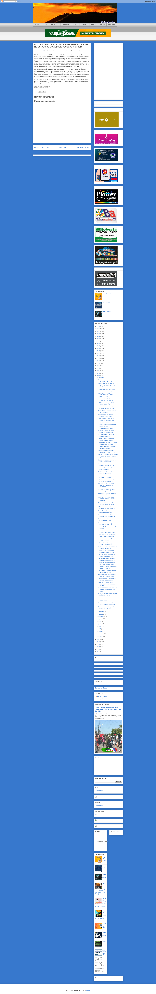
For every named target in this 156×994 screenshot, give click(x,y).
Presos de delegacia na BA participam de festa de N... (106, 451)
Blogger (88, 990)
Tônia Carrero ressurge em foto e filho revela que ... (107, 411)
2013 (98, 358)
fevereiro (101, 633)
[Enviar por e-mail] (39, 92)
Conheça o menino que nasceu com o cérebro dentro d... (107, 519)
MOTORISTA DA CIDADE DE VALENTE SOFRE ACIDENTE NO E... (107, 385)
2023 (98, 333)
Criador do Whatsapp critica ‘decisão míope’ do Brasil (106, 503)
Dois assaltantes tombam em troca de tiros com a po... (106, 390)
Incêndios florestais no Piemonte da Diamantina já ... (107, 468)
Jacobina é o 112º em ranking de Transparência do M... (107, 547)
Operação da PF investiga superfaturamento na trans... (107, 531)
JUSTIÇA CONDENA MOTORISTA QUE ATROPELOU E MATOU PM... (108, 456)
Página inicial (62, 147)
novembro (101, 611)
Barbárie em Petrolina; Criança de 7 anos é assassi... (108, 539)
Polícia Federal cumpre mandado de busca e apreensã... (107, 511)
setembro (101, 616)
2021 (98, 338)
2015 (98, 353)
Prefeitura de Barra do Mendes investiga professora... (107, 472)
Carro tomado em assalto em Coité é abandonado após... (106, 535)
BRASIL (45, 25)
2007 (98, 370)
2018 (98, 346)
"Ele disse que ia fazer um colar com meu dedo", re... (107, 571)
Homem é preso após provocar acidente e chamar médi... (107, 575)
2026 (98, 326)
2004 (98, 639)
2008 (98, 368)
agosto (100, 619)
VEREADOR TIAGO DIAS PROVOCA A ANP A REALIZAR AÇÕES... (107, 584)
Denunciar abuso (101, 688)
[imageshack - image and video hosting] (96, 797)
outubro (100, 614)
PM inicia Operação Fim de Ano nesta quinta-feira (107, 447)
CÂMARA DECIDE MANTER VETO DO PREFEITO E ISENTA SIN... (106, 485)
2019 (98, 343)
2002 (98, 644)
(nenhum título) (106, 311)
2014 (98, 356)
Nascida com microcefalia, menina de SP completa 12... (107, 515)
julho (100, 621)
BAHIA (37, 25)
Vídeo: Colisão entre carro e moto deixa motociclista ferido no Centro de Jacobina (108, 709)
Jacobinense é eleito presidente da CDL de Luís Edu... (107, 607)
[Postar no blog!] (40, 92)
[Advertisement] (108, 71)
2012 (98, 360)
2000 (98, 649)
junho (100, 624)
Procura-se (104, 942)
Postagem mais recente (41, 147)
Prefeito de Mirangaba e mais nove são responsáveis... (106, 563)
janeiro (100, 636)
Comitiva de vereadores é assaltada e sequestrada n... (107, 603)
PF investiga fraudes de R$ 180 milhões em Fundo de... (107, 494)
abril (99, 629)
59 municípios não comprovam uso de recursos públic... (107, 543)
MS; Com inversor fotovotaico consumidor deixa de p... (106, 480)
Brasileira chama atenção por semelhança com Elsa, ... (106, 490)
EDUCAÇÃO (54, 25)
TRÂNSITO (111, 25)
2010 (98, 365)
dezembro (101, 377)
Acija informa (106, 302)
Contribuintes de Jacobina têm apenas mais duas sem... (107, 579)
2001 (98, 646)
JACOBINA (65, 25)
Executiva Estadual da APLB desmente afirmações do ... (106, 551)
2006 (98, 373)
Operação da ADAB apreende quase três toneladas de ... (106, 559)
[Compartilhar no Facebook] (44, 92)
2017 (98, 348)
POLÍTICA (84, 25)
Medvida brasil (106, 294)
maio (100, 626)
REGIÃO (93, 25)
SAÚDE (102, 25)
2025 (98, 328)
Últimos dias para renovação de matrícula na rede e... (107, 460)
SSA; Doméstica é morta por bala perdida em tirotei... (107, 435)
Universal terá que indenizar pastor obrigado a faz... (106, 439)
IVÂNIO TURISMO (104, 926)
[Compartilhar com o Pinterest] (45, 92)
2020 (98, 341)
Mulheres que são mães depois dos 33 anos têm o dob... (107, 431)
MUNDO (75, 25)
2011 (98, 363)
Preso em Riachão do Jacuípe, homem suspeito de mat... (107, 399)
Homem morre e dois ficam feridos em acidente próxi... (106, 419)
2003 (98, 642)
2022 (98, 336)
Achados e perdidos (104, 952)
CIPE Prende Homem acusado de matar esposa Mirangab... (107, 443)
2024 (98, 331)
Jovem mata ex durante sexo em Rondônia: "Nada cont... (107, 380)
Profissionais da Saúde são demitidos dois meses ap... (106, 407)
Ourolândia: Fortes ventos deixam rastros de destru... (108, 567)
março (100, 631)
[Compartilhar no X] (42, 92)
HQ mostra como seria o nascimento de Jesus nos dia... (107, 423)
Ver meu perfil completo (102, 699)
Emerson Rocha (102, 696)
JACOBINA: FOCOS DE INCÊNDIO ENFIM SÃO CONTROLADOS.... (105, 395)
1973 (98, 651)
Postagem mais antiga (82, 147)
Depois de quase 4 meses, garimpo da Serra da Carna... (107, 464)
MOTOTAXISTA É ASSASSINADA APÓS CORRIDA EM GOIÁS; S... (107, 595)
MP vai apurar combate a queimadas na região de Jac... (107, 507)
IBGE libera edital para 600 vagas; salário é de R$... (106, 403)
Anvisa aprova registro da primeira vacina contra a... (106, 415)
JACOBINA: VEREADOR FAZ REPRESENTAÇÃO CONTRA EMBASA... (107, 499)
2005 (98, 375)
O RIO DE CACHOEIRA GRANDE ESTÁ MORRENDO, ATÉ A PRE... (107, 589)
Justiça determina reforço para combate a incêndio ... (107, 476)
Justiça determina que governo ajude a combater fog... (107, 523)
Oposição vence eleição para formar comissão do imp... (106, 555)
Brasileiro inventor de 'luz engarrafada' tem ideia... (105, 427)
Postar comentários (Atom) (64, 152)
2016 (98, 351)
